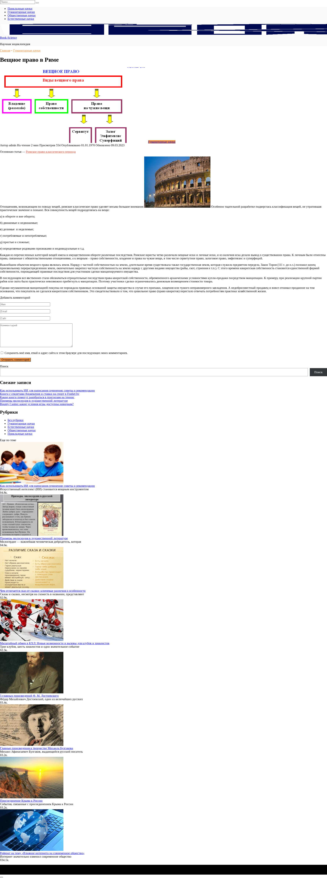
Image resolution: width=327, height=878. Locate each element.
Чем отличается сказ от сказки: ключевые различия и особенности (43, 590)
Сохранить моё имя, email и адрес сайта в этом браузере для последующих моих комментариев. (66, 353)
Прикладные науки (20, 8)
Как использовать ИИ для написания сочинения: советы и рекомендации (47, 390)
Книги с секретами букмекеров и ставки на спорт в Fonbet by (39, 393)
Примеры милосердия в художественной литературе (34, 400)
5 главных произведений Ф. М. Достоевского (29, 695)
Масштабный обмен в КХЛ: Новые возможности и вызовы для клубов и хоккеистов (54, 643)
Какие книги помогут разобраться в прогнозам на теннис (37, 397)
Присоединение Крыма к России (21, 800)
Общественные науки (22, 15)
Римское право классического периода (51, 151)
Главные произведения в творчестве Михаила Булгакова (36, 748)
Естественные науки (21, 18)
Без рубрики (15, 420)
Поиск (4, 366)
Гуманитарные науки (21, 12)
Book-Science (8, 37)
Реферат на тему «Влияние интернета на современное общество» (42, 853)
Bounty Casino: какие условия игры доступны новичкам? (37, 404)
